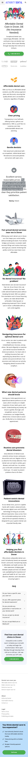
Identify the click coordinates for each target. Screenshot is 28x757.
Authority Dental (6, 698)
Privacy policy (5, 714)
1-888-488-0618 (15, 53)
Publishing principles (7, 716)
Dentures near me (7, 687)
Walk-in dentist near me (8, 685)
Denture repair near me (8, 689)
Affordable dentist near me (9, 683)
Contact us (5, 703)
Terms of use (5, 711)
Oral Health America (7, 700)
